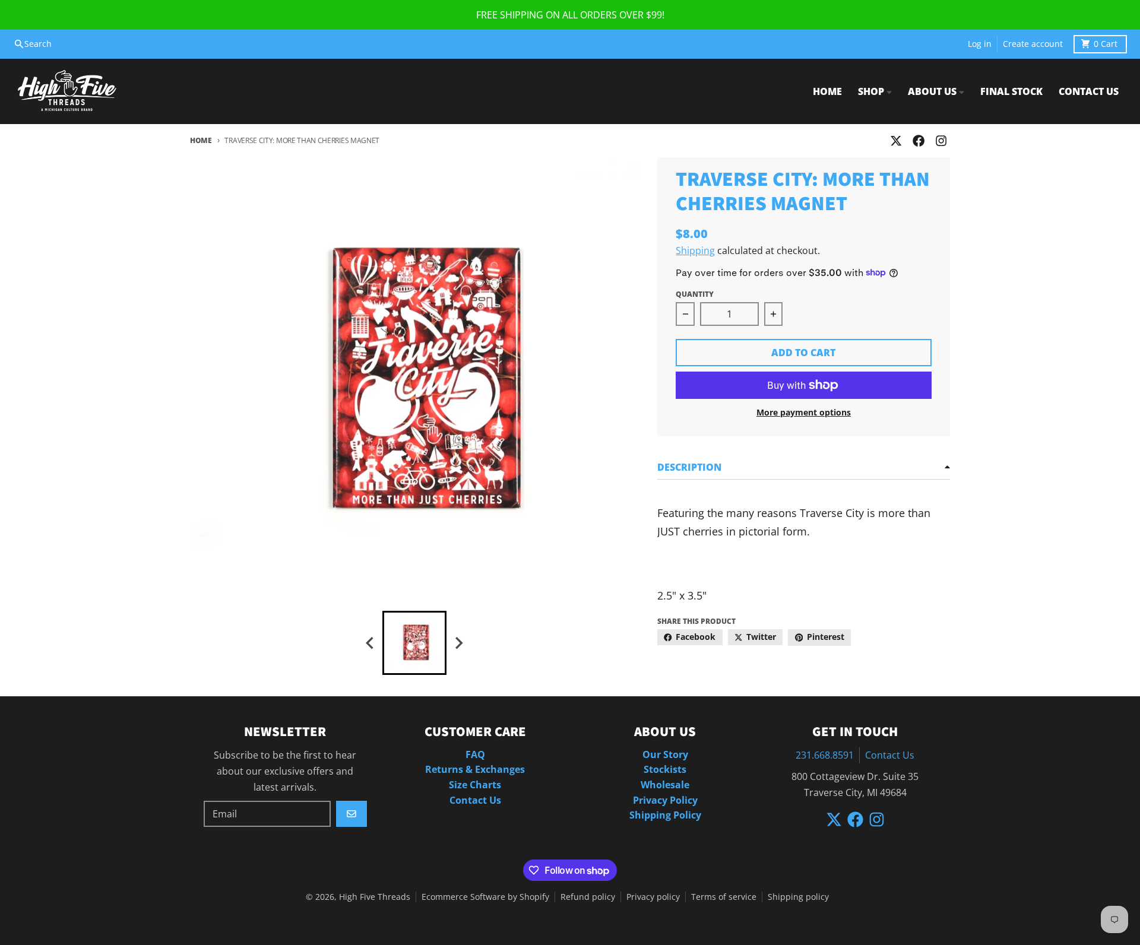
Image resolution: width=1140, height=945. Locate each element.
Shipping (695, 250)
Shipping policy (798, 897)
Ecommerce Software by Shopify (485, 897)
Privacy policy (653, 897)
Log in (980, 44)
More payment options (803, 412)
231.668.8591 (825, 755)
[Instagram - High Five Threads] (941, 141)
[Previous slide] (370, 643)
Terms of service (723, 897)
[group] (414, 643)
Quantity (695, 294)
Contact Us (889, 755)
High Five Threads (374, 897)
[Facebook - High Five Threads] (918, 141)
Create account (1033, 44)
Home (201, 140)
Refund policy (587, 897)
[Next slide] (458, 643)
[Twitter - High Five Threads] (895, 141)
